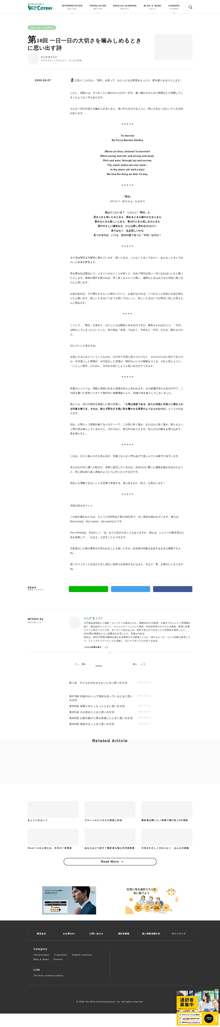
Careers (58, 959)
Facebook (172, 589)
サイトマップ (179, 933)
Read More (110, 861)
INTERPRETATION (72, 7)
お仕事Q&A (69, 933)
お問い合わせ (96, 933)
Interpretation (42, 955)
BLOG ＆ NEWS (152, 7)
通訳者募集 (124, 933)
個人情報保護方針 (151, 933)
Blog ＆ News (41, 959)
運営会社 (41, 933)
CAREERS (174, 7)
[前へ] (77, 664)
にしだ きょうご (49, 57)
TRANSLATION (97, 7)
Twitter (130, 589)
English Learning (82, 955)
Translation (60, 955)
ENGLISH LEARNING (125, 7)
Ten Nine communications (48, 975)
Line (88, 589)
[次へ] (142, 664)
